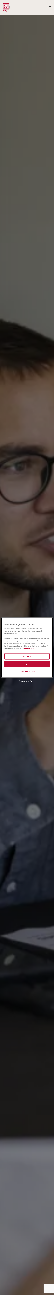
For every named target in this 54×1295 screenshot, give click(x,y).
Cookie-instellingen (27, 671)
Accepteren (27, 664)
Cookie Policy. (28, 648)
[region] (27, 647)
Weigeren (27, 656)
